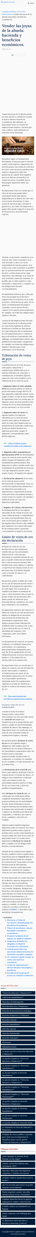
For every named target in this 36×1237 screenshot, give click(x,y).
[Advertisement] (18, 93)
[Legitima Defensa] (10, 3)
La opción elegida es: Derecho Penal (17, 1123)
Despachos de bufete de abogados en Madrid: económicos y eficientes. (18, 944)
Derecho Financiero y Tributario (15, 1015)
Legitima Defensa (9, 11)
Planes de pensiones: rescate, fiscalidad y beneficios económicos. (20, 930)
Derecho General (9, 1020)
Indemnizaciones (9, 1047)
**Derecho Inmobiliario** (12, 997)
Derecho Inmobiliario (11, 1024)
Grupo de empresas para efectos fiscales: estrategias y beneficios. (20, 967)
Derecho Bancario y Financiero (15, 1006)
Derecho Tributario (10, 1038)
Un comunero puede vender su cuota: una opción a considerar (20, 959)
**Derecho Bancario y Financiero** (16, 993)
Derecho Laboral (9, 1029)
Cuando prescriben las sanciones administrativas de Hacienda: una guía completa (20, 951)
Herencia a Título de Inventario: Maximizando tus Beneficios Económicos (20, 922)
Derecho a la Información (12, 1002)
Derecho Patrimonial (10, 1033)
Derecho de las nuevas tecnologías (16, 1011)
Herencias (6, 1042)
